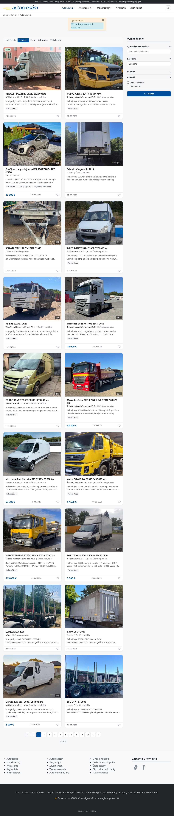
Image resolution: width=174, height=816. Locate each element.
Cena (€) (131, 77)
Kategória (131, 58)
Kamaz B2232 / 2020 (16, 323)
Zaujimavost (55, 765)
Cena (33, 40)
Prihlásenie (121, 8)
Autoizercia (12, 758)
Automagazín (85, 8)
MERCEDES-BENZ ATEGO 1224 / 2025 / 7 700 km (30, 555)
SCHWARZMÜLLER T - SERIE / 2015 (23, 248)
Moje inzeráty (103, 8)
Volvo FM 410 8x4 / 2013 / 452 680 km (86, 479)
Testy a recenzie (57, 769)
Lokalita (131, 71)
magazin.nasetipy (110, 2)
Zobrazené (43, 40)
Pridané (22, 40)
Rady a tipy (55, 762)
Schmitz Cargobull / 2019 (80, 169)
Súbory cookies (100, 772)
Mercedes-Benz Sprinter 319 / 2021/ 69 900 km (30, 479)
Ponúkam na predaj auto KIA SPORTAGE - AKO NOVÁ (30, 170)
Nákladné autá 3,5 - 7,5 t (17, 97)
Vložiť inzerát (136, 8)
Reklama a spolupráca (103, 762)
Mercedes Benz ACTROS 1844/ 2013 (85, 323)
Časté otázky (98, 765)
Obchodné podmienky (103, 769)
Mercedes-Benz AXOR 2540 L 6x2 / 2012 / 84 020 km (92, 401)
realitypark (37, 2)
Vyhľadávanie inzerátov (138, 46)
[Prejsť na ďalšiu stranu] (93, 734)
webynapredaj (48, 2)
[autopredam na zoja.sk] (135, 767)
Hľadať (150, 93)
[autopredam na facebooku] (143, 767)
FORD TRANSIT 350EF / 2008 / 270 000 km (27, 400)
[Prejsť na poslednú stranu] (98, 734)
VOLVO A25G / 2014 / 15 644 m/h (84, 93)
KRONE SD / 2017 (76, 631)
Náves (70, 172)
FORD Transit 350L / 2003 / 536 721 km (87, 555)
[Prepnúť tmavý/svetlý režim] (168, 7)
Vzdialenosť (55, 40)
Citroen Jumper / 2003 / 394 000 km (24, 701)
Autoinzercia (67, 8)
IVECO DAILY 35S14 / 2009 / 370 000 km (87, 248)
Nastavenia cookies (87, 811)
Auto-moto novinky (59, 772)
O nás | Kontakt (100, 758)
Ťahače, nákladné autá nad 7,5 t (81, 97)
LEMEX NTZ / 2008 (15, 631)
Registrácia (12, 769)
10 (87, 734)
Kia (7, 175)
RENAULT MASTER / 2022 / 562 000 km (26, 93)
